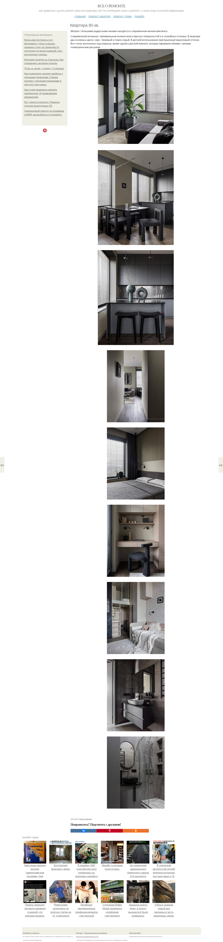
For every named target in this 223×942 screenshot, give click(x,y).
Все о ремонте (111, 5)
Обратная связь (135, 933)
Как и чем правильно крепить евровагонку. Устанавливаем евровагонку (40, 93)
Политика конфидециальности (87, 936)
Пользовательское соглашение (95, 933)
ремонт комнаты (85, 819)
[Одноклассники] (136, 831)
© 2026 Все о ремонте (31, 933)
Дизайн (139, 16)
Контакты (79, 933)
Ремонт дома (122, 16)
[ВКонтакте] (84, 831)
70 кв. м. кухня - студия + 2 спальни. (44, 68)
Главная (80, 16)
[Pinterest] (110, 831)
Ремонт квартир (99, 16)
